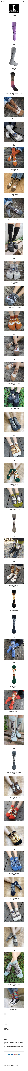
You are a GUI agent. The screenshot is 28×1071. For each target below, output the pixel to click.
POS (7, 1065)
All (4, 1014)
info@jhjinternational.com (17, 1046)
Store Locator (6, 1029)
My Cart (25, 1)
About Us (5, 1028)
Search (5, 1026)
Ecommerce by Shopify (14, 1065)
